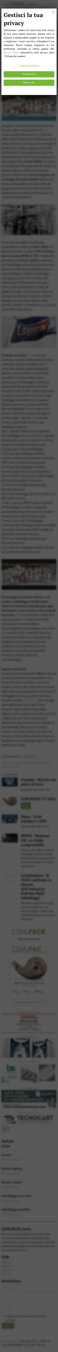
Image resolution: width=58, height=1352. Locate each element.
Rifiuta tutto (29, 82)
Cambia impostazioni (29, 65)
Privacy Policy (11, 52)
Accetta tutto (29, 74)
